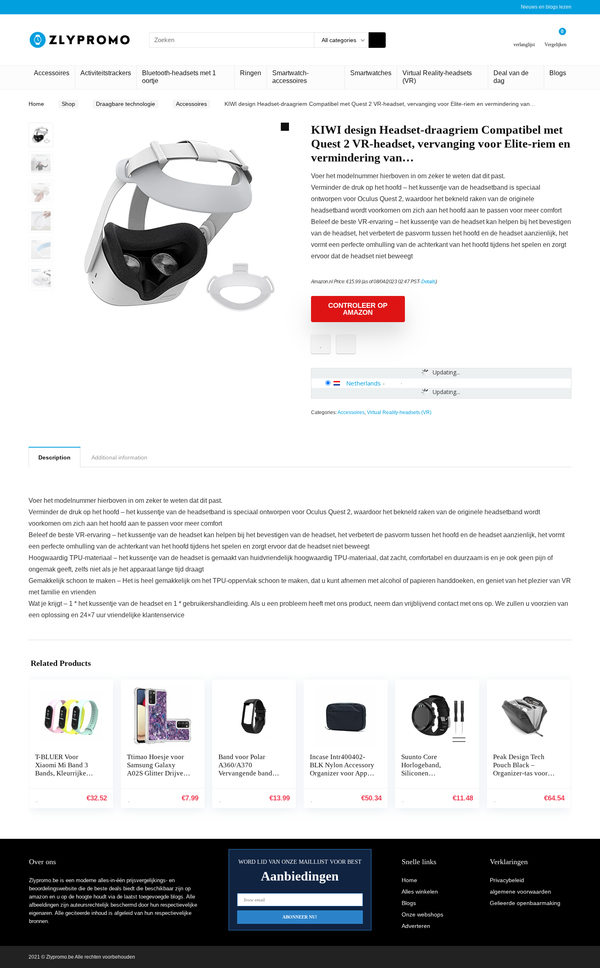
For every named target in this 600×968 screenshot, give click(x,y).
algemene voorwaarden (520, 891)
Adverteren (416, 926)
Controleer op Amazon (357, 309)
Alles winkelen (420, 891)
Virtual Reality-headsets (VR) (437, 76)
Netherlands (363, 383)
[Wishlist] (524, 36)
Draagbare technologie (125, 104)
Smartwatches (370, 72)
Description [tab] (54, 457)
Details (428, 282)
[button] (285, 127)
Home (36, 104)
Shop (68, 104)
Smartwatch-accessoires (290, 76)
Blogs (557, 72)
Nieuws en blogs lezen (546, 7)
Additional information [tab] (119, 457)
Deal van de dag (511, 76)
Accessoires (51, 72)
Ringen (250, 72)
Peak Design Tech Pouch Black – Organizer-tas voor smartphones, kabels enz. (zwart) (522, 773)
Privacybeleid (507, 880)
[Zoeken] (377, 40)
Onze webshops (422, 914)
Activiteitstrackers (105, 72)
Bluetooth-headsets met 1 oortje (179, 76)
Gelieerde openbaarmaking (525, 903)
